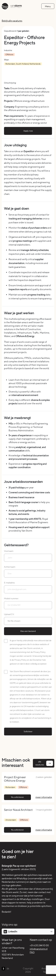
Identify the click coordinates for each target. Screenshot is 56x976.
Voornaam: (9, 551)
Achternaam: (10, 567)
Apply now (28, 131)
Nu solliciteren (17, 797)
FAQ (32, 952)
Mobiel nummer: (11, 598)
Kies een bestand (28, 631)
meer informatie (43, 797)
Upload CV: (9, 614)
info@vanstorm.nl (39, 949)
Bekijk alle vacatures (12, 20)
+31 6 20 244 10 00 (39, 945)
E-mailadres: (9, 583)
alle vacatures (39, 763)
